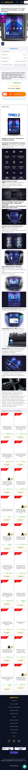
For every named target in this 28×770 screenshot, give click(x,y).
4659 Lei (3, 600)
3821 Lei (3, 433)
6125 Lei (3, 461)
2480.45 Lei (23, 516)
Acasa (2, 5)
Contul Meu (14, 700)
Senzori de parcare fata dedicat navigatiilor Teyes (7, 510)
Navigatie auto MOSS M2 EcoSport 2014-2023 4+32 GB (20, 455)
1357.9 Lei (3, 685)
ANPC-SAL (14, 732)
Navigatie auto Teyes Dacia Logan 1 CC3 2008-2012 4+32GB (20, 567)
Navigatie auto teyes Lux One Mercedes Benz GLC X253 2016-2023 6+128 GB (7, 456)
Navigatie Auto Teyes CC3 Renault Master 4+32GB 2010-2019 (7, 428)
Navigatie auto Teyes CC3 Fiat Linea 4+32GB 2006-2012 (7, 623)
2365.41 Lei (9, 545)
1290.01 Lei (9, 685)
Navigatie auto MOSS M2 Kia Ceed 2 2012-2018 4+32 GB (7, 678)
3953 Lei (17, 489)
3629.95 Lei (9, 434)
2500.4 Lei (23, 684)
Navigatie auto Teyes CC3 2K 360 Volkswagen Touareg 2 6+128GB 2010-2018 (7, 567)
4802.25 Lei (9, 573)
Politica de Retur (14, 713)
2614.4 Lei (9, 489)
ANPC (14, 736)
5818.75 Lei (9, 461)
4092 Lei (17, 573)
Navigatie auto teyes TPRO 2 (20, 623)
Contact (14, 716)
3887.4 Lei (23, 573)
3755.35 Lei (23, 489)
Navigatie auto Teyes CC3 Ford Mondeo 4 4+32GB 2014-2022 (20, 483)
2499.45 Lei (9, 657)
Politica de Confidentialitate (14, 707)
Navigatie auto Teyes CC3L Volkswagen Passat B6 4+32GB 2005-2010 (7, 538)
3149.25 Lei (23, 544)
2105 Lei (17, 433)
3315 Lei (17, 544)
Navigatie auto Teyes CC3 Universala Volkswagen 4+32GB (20, 651)
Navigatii (5, 5)
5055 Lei (3, 573)
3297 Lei (18, 657)
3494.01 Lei (23, 601)
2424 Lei (18, 629)
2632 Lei (17, 684)
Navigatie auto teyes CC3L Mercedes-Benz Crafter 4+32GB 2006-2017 (21, 511)
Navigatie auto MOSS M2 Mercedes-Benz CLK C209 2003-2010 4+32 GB (20, 428)
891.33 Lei (4, 516)
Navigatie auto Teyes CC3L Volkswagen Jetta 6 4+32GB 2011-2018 (7, 651)
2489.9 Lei (3, 545)
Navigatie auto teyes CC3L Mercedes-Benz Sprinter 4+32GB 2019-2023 (7, 483)
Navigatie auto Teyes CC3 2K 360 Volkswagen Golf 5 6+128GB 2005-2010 (7, 595)
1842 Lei (23, 629)
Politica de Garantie (14, 720)
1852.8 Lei (17, 461)
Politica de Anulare (14, 726)
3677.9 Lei (17, 601)
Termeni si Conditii (14, 704)
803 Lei (10, 516)
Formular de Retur (14, 729)
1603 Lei (23, 461)
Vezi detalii (6, 437)
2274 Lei (23, 657)
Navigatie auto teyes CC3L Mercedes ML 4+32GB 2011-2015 (20, 538)
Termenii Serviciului (18, 760)
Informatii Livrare (14, 723)
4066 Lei (4, 629)
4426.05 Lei (9, 600)
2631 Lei (3, 657)
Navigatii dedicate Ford (12, 5)
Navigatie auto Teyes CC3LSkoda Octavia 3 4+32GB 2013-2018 (21, 678)
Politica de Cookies (14, 710)
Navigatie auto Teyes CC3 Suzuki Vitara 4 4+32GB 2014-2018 (20, 594)
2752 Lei (4, 489)
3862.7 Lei (9, 629)
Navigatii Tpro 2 (20, 5)
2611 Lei (17, 516)
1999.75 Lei (23, 434)
